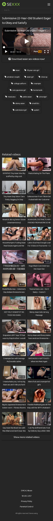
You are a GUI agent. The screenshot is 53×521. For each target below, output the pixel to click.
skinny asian (20, 103)
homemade (37, 90)
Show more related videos (26, 437)
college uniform (19, 83)
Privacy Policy (26, 501)
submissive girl (21, 110)
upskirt (36, 110)
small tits (35, 103)
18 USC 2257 (26, 496)
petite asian (27, 96)
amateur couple (13, 77)
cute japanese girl (19, 90)
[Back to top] (48, 515)
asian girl (30, 77)
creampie (37, 83)
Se (13, 4)
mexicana (11, 96)
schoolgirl (43, 96)
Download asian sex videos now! (28, 59)
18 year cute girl (33, 70)
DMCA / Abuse (26, 490)
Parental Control (26, 506)
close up (44, 77)
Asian (17, 70)
